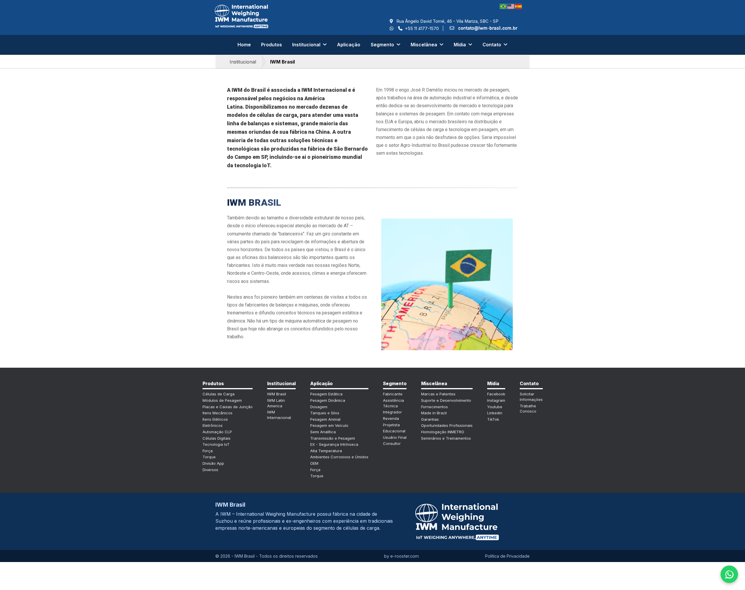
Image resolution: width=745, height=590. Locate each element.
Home (244, 44)
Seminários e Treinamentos (446, 438)
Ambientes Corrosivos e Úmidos (339, 457)
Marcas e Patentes (438, 394)
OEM (314, 463)
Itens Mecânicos (218, 413)
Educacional (394, 431)
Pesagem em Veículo (329, 425)
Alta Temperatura (326, 450)
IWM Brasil (282, 62)
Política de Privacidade (507, 556)
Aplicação (348, 44)
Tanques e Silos (324, 413)
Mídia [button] (460, 44)
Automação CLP (217, 431)
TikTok (493, 419)
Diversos (210, 469)
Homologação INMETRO (442, 431)
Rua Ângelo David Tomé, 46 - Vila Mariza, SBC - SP (446, 21)
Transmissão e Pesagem (332, 438)
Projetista (391, 424)
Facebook (496, 394)
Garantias (430, 419)
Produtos (271, 44)
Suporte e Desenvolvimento (446, 400)
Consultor (392, 443)
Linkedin (494, 413)
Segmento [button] (383, 44)
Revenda (391, 418)
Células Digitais (216, 438)
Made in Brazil (434, 413)
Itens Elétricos (215, 419)
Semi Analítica (323, 431)
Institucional (243, 62)
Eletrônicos (213, 425)
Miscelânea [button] (424, 44)
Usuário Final (395, 437)
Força (208, 450)
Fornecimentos (434, 406)
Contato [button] (492, 44)
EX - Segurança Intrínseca (334, 444)
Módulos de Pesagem (222, 400)
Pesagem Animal (325, 419)
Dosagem (318, 406)
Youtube (494, 406)
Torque (209, 457)
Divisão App (213, 463)
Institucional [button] (307, 44)
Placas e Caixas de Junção (228, 406)
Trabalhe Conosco (528, 409)
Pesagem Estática (326, 394)
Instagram (496, 400)
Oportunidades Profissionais (447, 425)
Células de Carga (219, 394)
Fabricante (392, 394)
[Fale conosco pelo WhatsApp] (729, 574)
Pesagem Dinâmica (327, 400)
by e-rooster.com (401, 556)
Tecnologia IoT (216, 444)
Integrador (392, 412)
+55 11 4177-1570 (421, 28)
